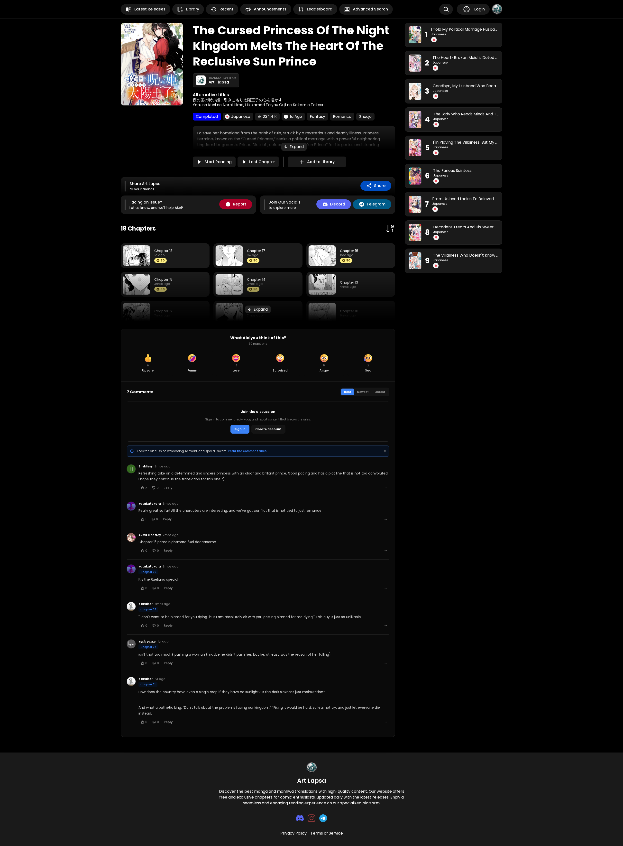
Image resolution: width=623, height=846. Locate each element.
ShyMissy (145, 466)
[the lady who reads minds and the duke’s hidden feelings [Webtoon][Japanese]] (415, 119)
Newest (363, 392)
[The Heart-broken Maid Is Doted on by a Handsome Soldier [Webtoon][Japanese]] (415, 63)
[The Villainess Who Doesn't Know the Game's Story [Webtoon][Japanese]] (415, 260)
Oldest (380, 392)
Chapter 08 (148, 609)
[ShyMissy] (131, 469)
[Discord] (300, 818)
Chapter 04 (148, 647)
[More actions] (385, 488)
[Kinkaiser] (131, 606)
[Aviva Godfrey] (131, 537)
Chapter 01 (148, 684)
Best (347, 392)
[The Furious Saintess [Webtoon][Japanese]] (415, 176)
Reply (168, 488)
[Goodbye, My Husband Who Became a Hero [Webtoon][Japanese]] (415, 91)
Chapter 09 (148, 572)
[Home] (497, 9)
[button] (294, 147)
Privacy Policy (293, 833)
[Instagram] (311, 818)
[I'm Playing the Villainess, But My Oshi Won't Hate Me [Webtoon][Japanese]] (415, 147)
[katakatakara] (131, 506)
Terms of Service (327, 833)
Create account (268, 429)
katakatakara (149, 504)
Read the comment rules (247, 451)
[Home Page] (311, 767)
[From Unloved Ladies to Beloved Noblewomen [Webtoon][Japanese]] (415, 204)
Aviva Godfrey (149, 535)
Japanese (438, 34)
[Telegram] (323, 818)
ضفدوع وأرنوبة (147, 641)
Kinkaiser (145, 604)
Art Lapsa (311, 781)
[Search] (446, 9)
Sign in (240, 429)
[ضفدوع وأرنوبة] (131, 644)
